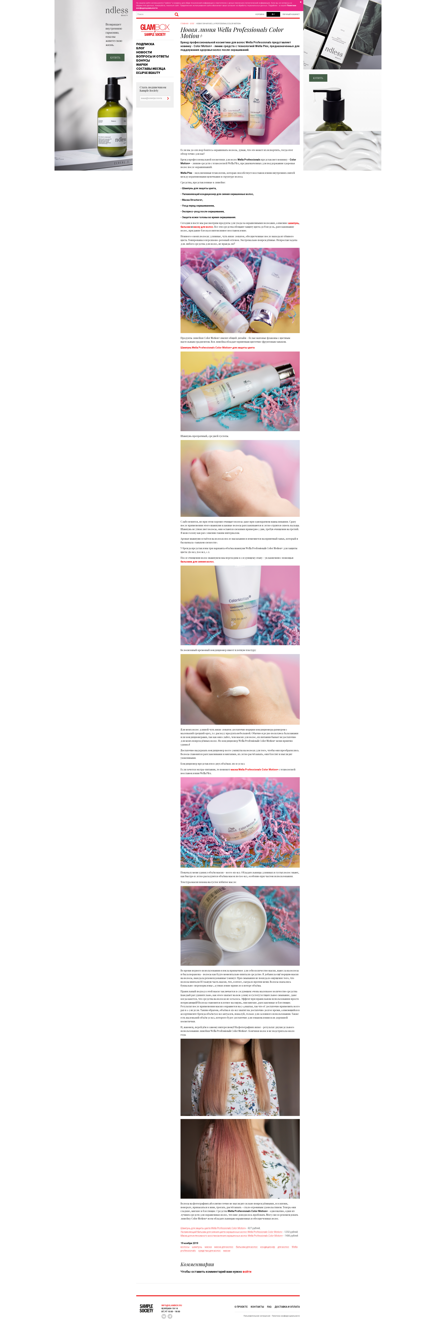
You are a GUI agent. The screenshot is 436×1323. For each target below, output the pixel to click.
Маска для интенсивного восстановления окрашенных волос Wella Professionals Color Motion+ (232, 1235)
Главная (184, 24)
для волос (283, 1247)
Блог (140, 48)
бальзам (186, 226)
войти (247, 1271)
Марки (142, 65)
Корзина (259, 14)
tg (170, 1316)
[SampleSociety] (155, 30)
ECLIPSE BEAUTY (148, 73)
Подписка (145, 44)
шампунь (293, 223)
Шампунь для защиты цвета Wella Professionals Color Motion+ (213, 1228)
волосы (185, 1247)
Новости (144, 52)
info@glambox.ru (171, 1305)
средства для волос (209, 1250)
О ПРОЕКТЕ (241, 1306)
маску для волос (203, 226)
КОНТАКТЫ (257, 1306)
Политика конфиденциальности (286, 1316)
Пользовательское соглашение (257, 1316)
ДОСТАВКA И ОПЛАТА (287, 1306)
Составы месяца (150, 69)
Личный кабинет (291, 14)
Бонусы (143, 60)
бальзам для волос (247, 1247)
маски (226, 1250)
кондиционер (267, 1247)
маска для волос (223, 1247)
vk (163, 1316)
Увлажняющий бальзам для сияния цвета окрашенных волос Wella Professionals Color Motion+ (232, 1232)
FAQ (269, 1306)
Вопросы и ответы (152, 56)
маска (208, 1247)
